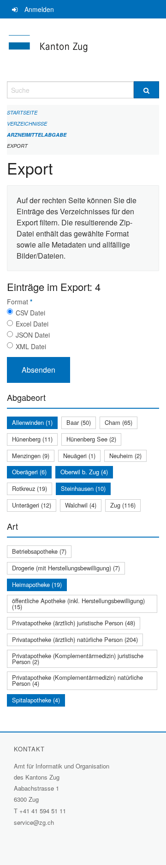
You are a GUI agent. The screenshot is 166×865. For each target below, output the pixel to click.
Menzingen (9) (30, 455)
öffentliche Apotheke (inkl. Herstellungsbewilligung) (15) (78, 603)
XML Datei (31, 346)
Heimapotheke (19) (37, 584)
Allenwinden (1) (32, 422)
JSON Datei (33, 334)
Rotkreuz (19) (29, 488)
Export (17, 145)
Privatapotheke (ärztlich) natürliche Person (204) (75, 639)
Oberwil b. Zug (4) (84, 471)
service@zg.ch (34, 822)
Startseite (22, 112)
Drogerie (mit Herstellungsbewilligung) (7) (66, 567)
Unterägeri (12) (31, 505)
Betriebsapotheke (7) (39, 551)
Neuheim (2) (125, 455)
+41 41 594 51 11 (42, 810)
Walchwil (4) (80, 505)
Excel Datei (32, 323)
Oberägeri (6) (29, 471)
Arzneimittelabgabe (36, 134)
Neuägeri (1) (79, 455)
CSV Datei (30, 312)
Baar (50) (78, 422)
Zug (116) (123, 505)
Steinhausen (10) (83, 488)
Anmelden (39, 9)
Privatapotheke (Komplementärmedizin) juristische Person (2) (77, 658)
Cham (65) (118, 422)
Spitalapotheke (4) (36, 700)
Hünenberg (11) (32, 439)
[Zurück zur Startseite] (83, 50)
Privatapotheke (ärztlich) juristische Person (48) (73, 622)
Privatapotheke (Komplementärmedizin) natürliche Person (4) (77, 680)
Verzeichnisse (27, 123)
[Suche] (146, 89)
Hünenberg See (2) (91, 439)
